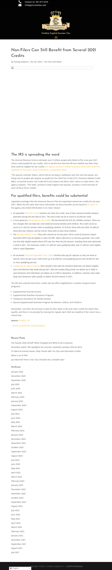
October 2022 (17, 497)
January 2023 (17, 485)
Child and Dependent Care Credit (39, 255)
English (15, 568)
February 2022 (17, 531)
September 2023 (18, 451)
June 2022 (15, 514)
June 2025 (15, 388)
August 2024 (17, 409)
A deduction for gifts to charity (26, 266)
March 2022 (16, 527)
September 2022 (18, 502)
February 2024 (17, 430)
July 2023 (15, 460)
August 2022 (17, 506)
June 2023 (15, 464)
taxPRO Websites (75, 566)
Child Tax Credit (31, 213)
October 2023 (17, 447)
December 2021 (18, 539)
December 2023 (18, 439)
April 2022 (15, 523)
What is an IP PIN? (19, 355)
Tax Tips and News (52, 61)
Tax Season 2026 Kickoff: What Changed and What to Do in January (42, 343)
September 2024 (18, 405)
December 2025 (18, 376)
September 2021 (18, 544)
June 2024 (15, 418)
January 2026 (17, 371)
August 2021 (17, 548)
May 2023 (15, 468)
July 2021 (15, 552)
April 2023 (15, 472)
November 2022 (18, 493)
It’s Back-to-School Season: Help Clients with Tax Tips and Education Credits (46, 351)
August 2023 (17, 455)
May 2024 (15, 422)
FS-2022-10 (92, 204)
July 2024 (15, 413)
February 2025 (17, 397)
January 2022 (17, 535)
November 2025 (18, 380)
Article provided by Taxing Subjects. (29, 325)
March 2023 (16, 476)
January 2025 (17, 401)
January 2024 (17, 434)
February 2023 (17, 481)
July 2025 (15, 384)
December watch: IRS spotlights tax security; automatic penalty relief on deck (46, 347)
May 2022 (15, 518)
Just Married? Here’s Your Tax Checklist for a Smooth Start (37, 359)
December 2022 (18, 489)
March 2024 (16, 426)
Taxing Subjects (21, 61)
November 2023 (18, 443)
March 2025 (16, 392)
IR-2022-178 (24, 320)
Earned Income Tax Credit (39, 220)
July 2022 (15, 510)
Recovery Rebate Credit (26, 234)
